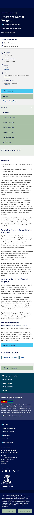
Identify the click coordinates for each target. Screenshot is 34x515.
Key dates (6, 69)
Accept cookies (9, 511)
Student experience (9, 132)
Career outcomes (8, 127)
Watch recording (9, 345)
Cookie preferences (24, 511)
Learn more (7, 77)
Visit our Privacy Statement (12, 505)
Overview (6, 112)
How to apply (7, 142)
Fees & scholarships (9, 137)
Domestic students (10, 43)
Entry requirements (9, 117)
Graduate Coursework (9, 13)
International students (11, 46)
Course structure (8, 122)
